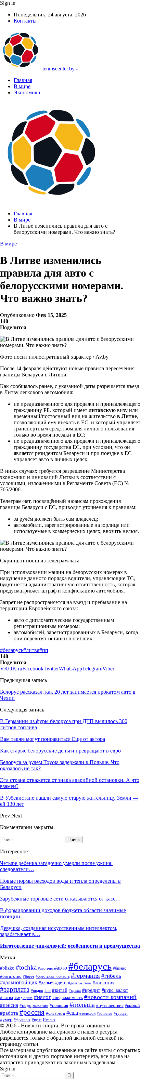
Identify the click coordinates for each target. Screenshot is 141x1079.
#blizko (7, 968)
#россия (32, 1012)
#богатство (11, 976)
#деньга (46, 983)
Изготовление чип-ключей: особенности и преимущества (70, 946)
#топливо (104, 1013)
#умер (6, 1019)
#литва (31, 650)
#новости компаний (110, 997)
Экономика (27, 92)
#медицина (23, 998)
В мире (22, 86)
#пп (43, 650)
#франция (22, 1019)
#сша (72, 1013)
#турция (121, 1013)
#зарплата (14, 989)
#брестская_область (52, 976)
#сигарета (55, 1013)
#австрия (45, 968)
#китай (59, 990)
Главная (23, 80)
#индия (37, 990)
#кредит (91, 990)
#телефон (87, 1013)
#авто (60, 967)
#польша (82, 1004)
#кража (75, 990)
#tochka (26, 967)
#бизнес (119, 968)
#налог (42, 997)
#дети (61, 982)
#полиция (59, 1005)
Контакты (25, 21)
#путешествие (110, 1005)
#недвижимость (67, 997)
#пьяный (132, 1005)
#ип (47, 990)
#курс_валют (115, 990)
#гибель (111, 976)
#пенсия (9, 1005)
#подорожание (34, 1005)
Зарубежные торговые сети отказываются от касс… (60, 899)
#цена (36, 1019)
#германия (85, 975)
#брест (28, 976)
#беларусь (11, 650)
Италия (49, 1019)
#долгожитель (79, 983)
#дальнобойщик (18, 982)
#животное (104, 982)
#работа (9, 1013)
